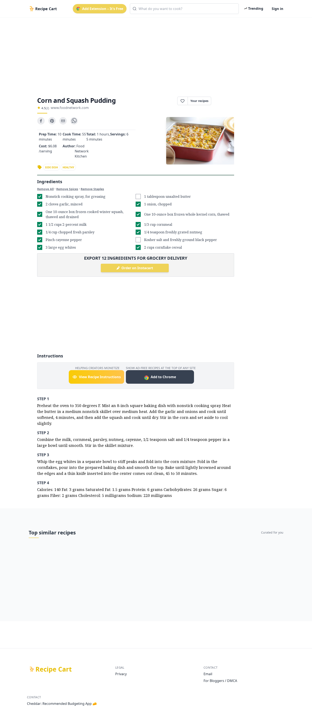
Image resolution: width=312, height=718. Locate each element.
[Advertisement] (154, 53)
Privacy (121, 674)
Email (208, 674)
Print (225, 101)
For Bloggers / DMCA (220, 680)
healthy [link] (68, 167)
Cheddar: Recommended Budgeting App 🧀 (62, 703)
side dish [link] (51, 167)
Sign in (277, 8)
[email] (63, 121)
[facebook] (41, 121)
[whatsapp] (74, 121)
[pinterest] (52, 121)
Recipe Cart (53, 669)
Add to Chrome (163, 377)
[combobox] (184, 8)
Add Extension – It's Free (102, 8)
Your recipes (199, 101)
